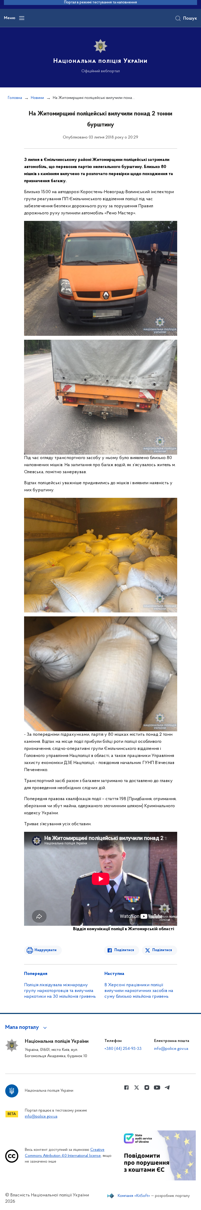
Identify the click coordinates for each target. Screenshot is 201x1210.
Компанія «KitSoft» (134, 1196)
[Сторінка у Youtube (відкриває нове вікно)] (157, 1087)
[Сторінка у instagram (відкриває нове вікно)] (147, 1087)
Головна (15, 98)
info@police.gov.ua (171, 1049)
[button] (26, 1027)
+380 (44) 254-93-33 (123, 1049)
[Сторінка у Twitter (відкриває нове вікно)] (136, 1087)
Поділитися (124, 950)
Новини (37, 98)
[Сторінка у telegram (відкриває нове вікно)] (167, 1087)
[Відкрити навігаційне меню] (21, 18)
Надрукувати (46, 950)
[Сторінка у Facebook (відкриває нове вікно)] (126, 1087)
